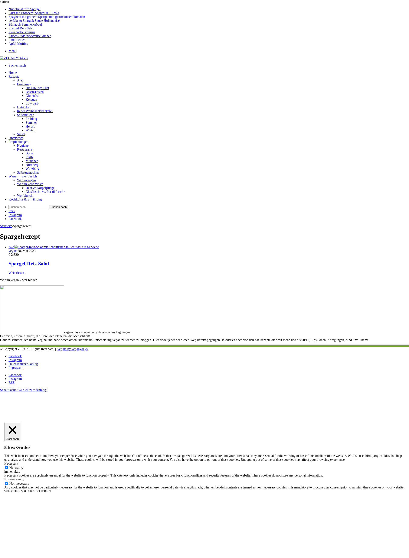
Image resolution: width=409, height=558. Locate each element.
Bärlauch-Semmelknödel (25, 24)
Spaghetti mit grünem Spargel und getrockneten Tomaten (47, 17)
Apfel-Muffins (18, 43)
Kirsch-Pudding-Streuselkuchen (30, 36)
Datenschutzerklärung (23, 364)
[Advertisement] (128, 527)
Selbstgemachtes (28, 172)
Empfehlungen (18, 142)
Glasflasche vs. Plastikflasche (45, 191)
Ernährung (24, 84)
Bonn (29, 153)
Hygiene (23, 145)
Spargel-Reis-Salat (21, 28)
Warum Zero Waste (30, 184)
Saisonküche (25, 115)
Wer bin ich (25, 195)
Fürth (29, 157)
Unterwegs (16, 138)
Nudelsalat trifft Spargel (24, 9)
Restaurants (25, 149)
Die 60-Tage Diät (37, 88)
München (32, 161)
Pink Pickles (17, 40)
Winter (30, 130)
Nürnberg (32, 165)
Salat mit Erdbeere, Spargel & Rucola (34, 13)
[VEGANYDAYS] (14, 58)
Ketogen (31, 99)
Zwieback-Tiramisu (22, 32)
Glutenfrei (32, 95)
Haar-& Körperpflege (40, 188)
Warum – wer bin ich (23, 176)
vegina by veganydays (73, 349)
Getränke (23, 107)
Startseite (6, 226)
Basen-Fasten (35, 92)
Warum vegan (26, 180)
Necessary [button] (11, 463)
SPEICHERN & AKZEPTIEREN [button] (27, 491)
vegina (13, 251)
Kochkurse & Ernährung (25, 199)
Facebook (15, 356)
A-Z (20, 80)
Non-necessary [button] (14, 479)
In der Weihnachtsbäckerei (35, 111)
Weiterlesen (16, 273)
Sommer (31, 122)
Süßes (21, 134)
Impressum (16, 367)
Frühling (31, 119)
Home (13, 72)
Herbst (30, 126)
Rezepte (14, 76)
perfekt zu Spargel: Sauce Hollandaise (34, 20)
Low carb (32, 103)
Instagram (15, 360)
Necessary (16, 467)
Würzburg (32, 168)
